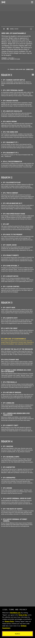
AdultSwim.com (15, 613)
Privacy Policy (9, 621)
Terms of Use (22, 615)
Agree (17, 634)
